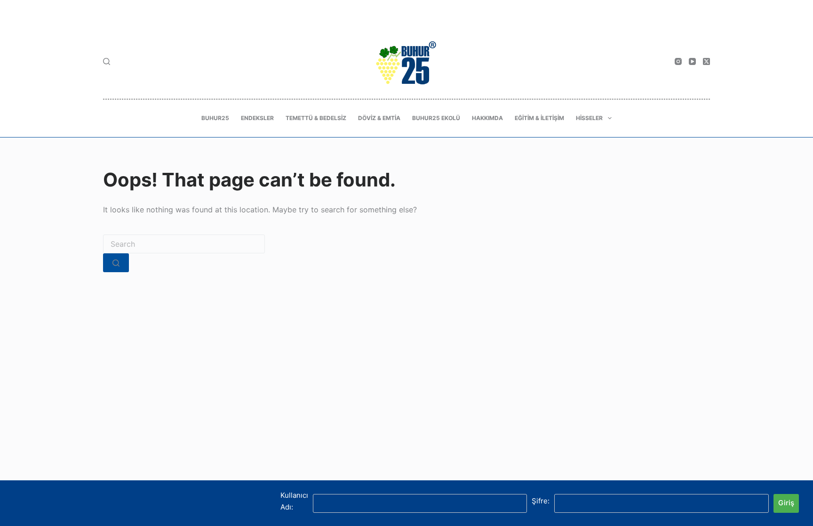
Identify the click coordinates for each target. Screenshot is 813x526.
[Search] (106, 61)
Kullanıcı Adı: (294, 501)
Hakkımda (487, 117)
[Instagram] (678, 61)
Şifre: (541, 500)
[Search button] (116, 262)
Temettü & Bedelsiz (316, 117)
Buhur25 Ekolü (436, 117)
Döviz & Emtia (379, 117)
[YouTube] (692, 61)
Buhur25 (215, 117)
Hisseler (589, 117)
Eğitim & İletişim (539, 117)
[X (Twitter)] (706, 61)
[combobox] (184, 244)
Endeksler (257, 117)
